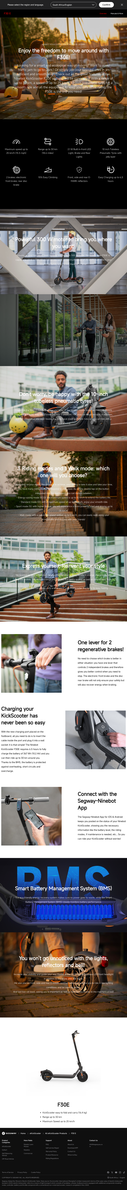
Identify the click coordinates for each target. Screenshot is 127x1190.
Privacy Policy (22, 1172)
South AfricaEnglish (117, 1178)
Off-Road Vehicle (8, 1159)
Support (49, 1140)
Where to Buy (72, 1155)
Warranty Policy (51, 1151)
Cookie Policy (35, 1172)
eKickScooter (6, 1146)
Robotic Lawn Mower (28, 1145)
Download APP (73, 1148)
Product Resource (52, 1155)
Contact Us (71, 1151)
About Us (71, 1144)
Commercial (28, 1153)
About (70, 1140)
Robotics (27, 1150)
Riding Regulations (52, 1158)
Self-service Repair (52, 1148)
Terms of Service (8, 1172)
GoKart (4, 1150)
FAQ (47, 1144)
